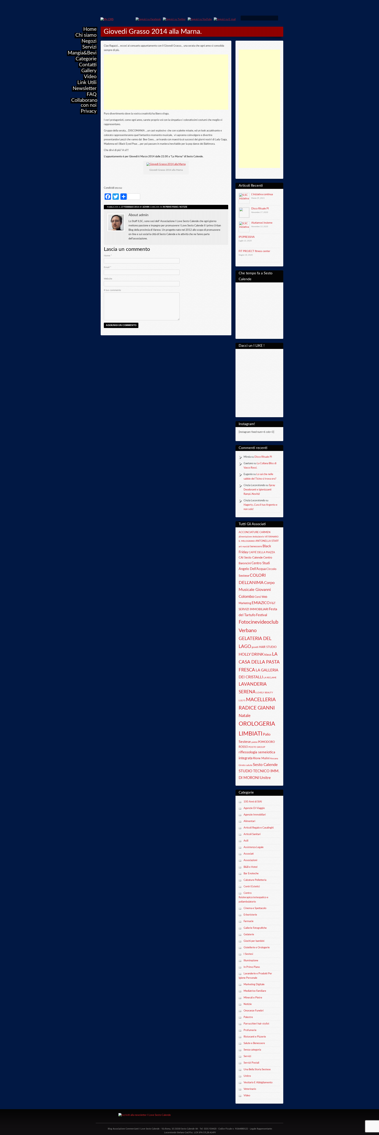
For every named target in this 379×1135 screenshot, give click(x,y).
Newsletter (85, 88)
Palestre (248, 1017)
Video (90, 76)
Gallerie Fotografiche (255, 928)
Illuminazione (251, 960)
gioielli (255, 647)
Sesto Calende (265, 765)
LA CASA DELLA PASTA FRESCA (259, 662)
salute (249, 765)
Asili (246, 841)
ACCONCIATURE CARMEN (254, 532)
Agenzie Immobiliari (255, 815)
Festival (261, 615)
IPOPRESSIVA (247, 237)
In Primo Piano (252, 967)
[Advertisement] (259, 109)
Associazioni (250, 860)
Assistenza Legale (254, 847)
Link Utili (87, 82)
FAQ (92, 94)
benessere (256, 546)
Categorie (86, 58)
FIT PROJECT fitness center (254, 251)
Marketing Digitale (254, 984)
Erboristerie (250, 915)
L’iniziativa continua (262, 194)
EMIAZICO (261, 603)
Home (90, 29)
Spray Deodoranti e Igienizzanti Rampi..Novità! (259, 489)
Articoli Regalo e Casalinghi (259, 828)
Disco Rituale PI (260, 208)
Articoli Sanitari (252, 834)
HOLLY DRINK (251, 654)
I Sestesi (248, 954)
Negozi (89, 41)
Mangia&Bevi (82, 53)
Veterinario (250, 1089)
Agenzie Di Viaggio (254, 808)
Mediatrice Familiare (255, 991)
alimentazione (245, 537)
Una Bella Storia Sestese (257, 1069)
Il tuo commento (112, 290)
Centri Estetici (252, 886)
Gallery (89, 70)
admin (146, 207)
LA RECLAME (270, 678)
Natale (244, 716)
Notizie (248, 1004)
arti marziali (244, 546)
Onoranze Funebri (254, 1010)
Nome (108, 255)
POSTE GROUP (257, 747)
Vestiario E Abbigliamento (258, 1082)
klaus (267, 654)
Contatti (88, 64)
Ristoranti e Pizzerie (255, 1037)
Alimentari (249, 821)
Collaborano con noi (84, 103)
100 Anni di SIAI (253, 801)
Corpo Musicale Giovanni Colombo (257, 590)
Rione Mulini (261, 758)
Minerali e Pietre (253, 997)
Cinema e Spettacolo (255, 908)
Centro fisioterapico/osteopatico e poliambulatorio (253, 897)
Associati (249, 854)
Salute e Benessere (254, 1043)
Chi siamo (86, 35)
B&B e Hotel (250, 867)
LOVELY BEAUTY (264, 693)
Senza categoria (252, 1050)
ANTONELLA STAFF (267, 541)
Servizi (89, 47)
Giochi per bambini (254, 941)
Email (107, 267)
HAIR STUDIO (268, 647)
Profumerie (250, 1030)
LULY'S (242, 700)
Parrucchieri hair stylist (256, 1024)
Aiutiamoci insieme (261, 223)
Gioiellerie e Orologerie (257, 947)
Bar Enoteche (251, 873)
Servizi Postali (251, 1063)
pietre (254, 742)
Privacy (89, 111)
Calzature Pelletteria (255, 880)
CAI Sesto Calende (251, 557)
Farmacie (248, 921)
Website (108, 278)
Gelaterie (249, 934)
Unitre (265, 778)
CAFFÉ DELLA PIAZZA (262, 552)
